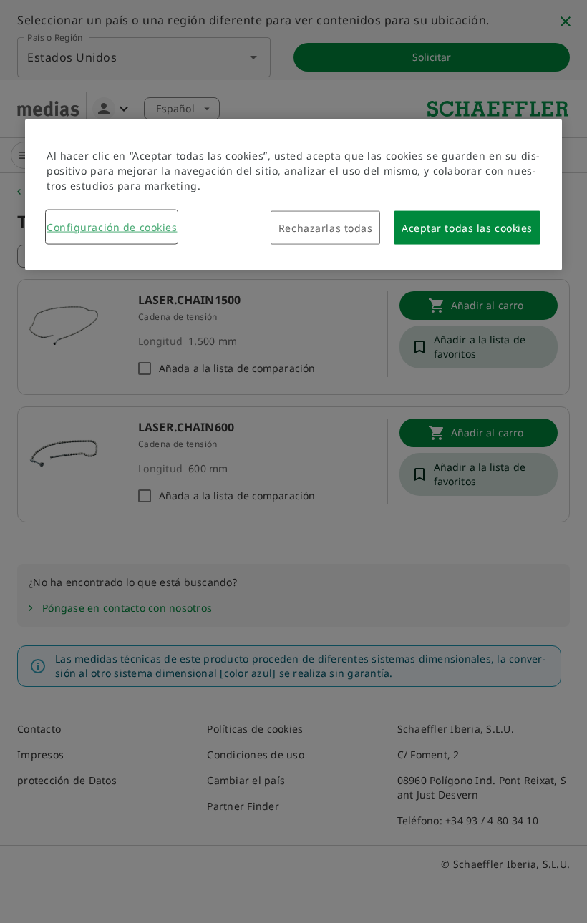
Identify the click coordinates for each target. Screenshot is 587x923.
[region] (293, 194)
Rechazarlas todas (325, 227)
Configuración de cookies (112, 226)
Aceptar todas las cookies (467, 227)
